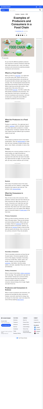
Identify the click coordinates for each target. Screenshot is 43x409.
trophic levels (23, 210)
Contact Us (36, 320)
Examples (22, 14)
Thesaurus (15, 322)
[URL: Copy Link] (24, 35)
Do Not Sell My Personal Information (27, 331)
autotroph (12, 126)
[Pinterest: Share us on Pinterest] (20, 35)
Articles (3, 10)
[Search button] (40, 10)
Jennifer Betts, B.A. (19, 31)
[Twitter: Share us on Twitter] (18, 35)
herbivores (18, 224)
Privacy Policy (26, 322)
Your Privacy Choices (22, 338)
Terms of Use (25, 329)
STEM (27, 14)
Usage (14, 331)
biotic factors (20, 299)
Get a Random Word (6, 325)
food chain (18, 75)
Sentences (15, 324)
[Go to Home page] (6, 6)
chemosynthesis (17, 189)
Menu (40, 6)
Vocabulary (17, 14)
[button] (36, 7)
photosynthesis (21, 141)
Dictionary (15, 320)
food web (15, 90)
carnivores (7, 263)
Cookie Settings (26, 326)
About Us (25, 320)
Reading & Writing (17, 333)
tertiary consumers (25, 273)
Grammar (15, 326)
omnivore (14, 227)
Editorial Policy (26, 324)
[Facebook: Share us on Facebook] (16, 35)
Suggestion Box (37, 322)
